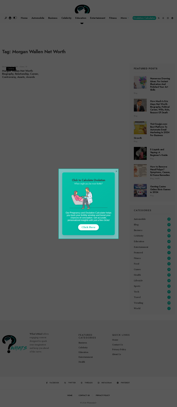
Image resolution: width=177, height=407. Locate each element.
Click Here (88, 227)
